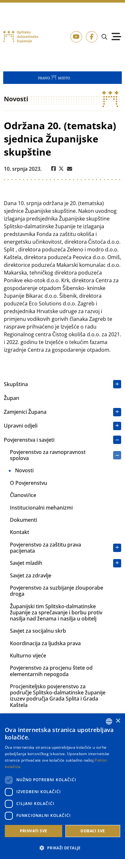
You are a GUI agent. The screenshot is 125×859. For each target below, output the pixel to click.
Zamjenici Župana (25, 411)
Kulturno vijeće (28, 655)
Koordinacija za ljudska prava (45, 643)
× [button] (117, 721)
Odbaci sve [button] (92, 831)
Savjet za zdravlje (30, 575)
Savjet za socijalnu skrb (38, 630)
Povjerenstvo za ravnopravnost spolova (48, 455)
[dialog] (62, 786)
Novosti (24, 470)
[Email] (69, 168)
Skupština (16, 384)
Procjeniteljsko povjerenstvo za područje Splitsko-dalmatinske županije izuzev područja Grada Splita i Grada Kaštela (57, 696)
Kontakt (19, 532)
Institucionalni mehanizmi (41, 507)
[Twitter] (61, 168)
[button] (62, 848)
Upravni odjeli (21, 425)
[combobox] (109, 721)
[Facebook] (53, 168)
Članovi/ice (23, 495)
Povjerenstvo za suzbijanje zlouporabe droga (56, 590)
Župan (11, 398)
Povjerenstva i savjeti (29, 439)
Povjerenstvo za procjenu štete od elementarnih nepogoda (51, 670)
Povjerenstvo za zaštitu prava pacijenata (45, 547)
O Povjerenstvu (28, 482)
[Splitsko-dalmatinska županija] (21, 37)
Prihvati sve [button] (33, 831)
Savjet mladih (26, 562)
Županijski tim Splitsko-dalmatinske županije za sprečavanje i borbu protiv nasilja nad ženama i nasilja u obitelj (56, 612)
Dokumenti (23, 519)
